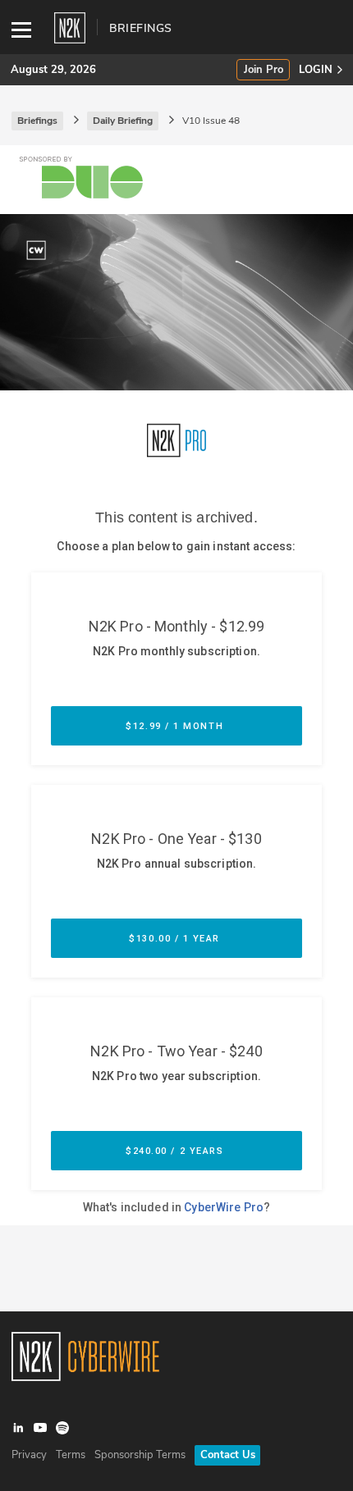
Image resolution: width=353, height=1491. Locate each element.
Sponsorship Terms (140, 1455)
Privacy (29, 1455)
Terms (70, 1455)
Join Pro (263, 70)
